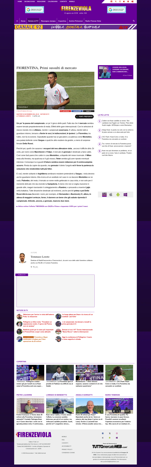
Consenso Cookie (68, 452)
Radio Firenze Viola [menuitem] (93, 21)
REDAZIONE (41, 1)
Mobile (64, 436)
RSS (63, 439)
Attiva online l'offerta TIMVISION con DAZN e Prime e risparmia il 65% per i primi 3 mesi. (53, 206)
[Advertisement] (115, 290)
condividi (76, 111)
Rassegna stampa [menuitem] (48, 21)
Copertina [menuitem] (62, 21)
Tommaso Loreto (24, 116)
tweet (88, 111)
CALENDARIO (52, 1)
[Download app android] (128, 1)
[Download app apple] (124, 1)
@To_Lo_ (37, 116)
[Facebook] (111, 1)
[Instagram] (120, 1)
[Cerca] (134, 21)
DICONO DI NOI (29, 1)
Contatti (65, 443)
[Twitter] (115, 1)
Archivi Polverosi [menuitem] (76, 21)
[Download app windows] (132, 1)
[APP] (104, 194)
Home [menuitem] (23, 21)
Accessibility (66, 446)
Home (20, 1)
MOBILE (72, 1)
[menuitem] (17, 21)
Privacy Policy (67, 449)
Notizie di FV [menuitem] (33, 21)
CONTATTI (63, 1)
